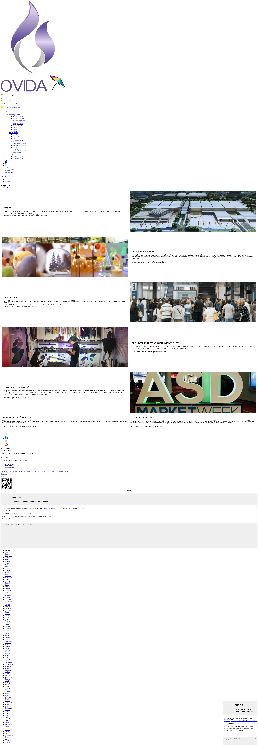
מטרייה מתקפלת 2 (18, 116)
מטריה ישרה (13, 142)
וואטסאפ (3, 476)
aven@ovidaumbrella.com (12, 107)
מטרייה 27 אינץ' (18, 147)
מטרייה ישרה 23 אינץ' (19, 144)
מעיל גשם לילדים (18, 158)
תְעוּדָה (11, 167)
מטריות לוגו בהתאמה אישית (44, 471)
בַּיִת (6, 111)
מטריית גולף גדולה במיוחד (21, 151)
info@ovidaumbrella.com (12, 104)
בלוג (6, 162)
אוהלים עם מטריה (18, 140)
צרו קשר (7, 171)
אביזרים (15, 134)
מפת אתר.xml (9, 468)
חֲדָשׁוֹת (7, 160)
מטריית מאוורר (17, 125)
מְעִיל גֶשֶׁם (12, 154)
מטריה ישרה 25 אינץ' (19, 145)
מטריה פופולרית (21, 471)
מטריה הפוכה (17, 127)
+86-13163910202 (10, 96)
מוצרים (7, 113)
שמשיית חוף (16, 136)
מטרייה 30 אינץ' (18, 149)
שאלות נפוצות (9, 173)
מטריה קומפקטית (14, 115)
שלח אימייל (4, 475)
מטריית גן (16, 138)
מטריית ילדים (17, 153)
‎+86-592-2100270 (10, 100)
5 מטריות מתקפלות (19, 120)
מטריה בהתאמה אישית (16, 122)
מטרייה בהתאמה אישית (8, 471)
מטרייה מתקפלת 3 (18, 118)
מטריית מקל (65, 471)
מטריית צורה (17, 129)
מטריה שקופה (17, 131)
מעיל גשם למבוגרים (19, 156)
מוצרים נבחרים (9, 464)
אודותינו (7, 165)
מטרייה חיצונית (13, 133)
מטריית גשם (30, 471)
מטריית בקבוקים (18, 124)
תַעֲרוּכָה (11, 169)
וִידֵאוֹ (6, 163)
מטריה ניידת (57, 471)
